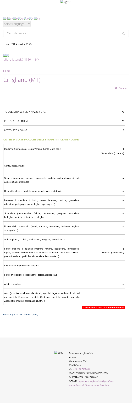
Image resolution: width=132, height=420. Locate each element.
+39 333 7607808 (81, 369)
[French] (15, 18)
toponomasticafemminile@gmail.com (96, 381)
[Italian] (5, 18)
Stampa (123, 88)
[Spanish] (37, 18)
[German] (21, 18)
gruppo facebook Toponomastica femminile (89, 385)
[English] (10, 18)
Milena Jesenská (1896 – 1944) (22, 59)
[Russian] (31, 18)
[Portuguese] (26, 18)
